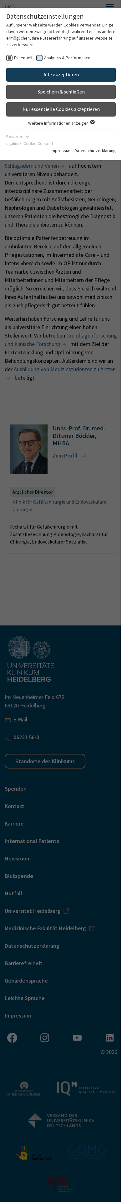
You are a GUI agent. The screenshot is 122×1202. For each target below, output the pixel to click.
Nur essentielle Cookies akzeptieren (61, 109)
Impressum (61, 150)
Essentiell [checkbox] (23, 57)
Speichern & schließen (61, 92)
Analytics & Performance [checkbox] (67, 57)
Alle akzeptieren (61, 74)
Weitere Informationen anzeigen (58, 123)
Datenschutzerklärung (95, 150)
